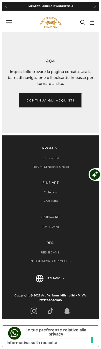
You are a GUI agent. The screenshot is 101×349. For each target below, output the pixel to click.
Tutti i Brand (50, 158)
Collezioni (50, 192)
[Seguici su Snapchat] (67, 311)
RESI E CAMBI (50, 252)
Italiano (53, 278)
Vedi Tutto (51, 201)
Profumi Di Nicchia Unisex (50, 167)
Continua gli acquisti (50, 100)
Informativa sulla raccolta (31, 342)
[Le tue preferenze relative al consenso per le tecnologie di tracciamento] (92, 340)
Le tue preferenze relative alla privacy (55, 332)
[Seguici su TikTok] (50, 311)
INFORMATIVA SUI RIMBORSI (50, 261)
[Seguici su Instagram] (34, 311)
